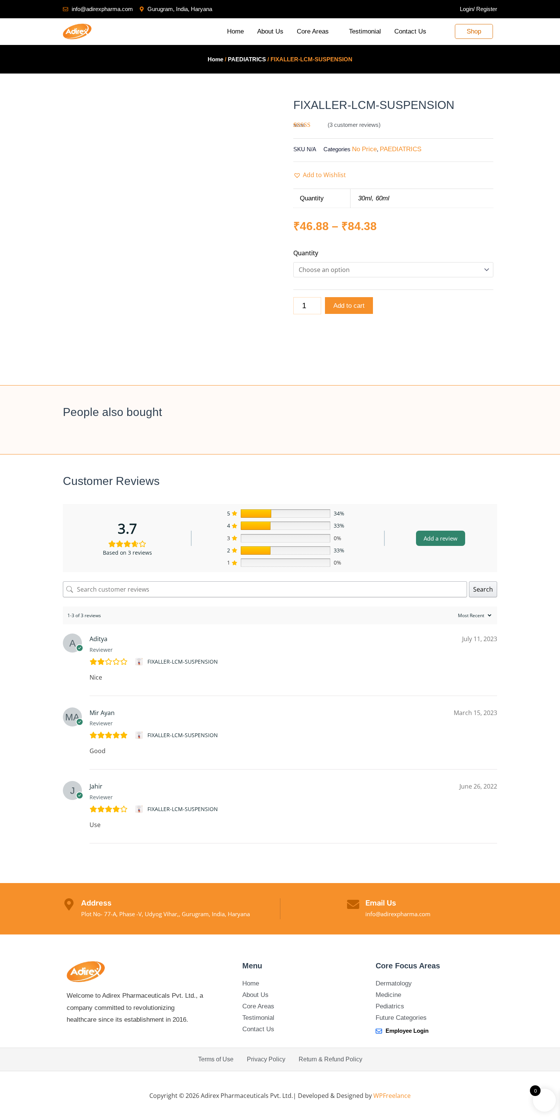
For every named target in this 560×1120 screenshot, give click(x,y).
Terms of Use (216, 1059)
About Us (270, 31)
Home (235, 31)
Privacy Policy (266, 1059)
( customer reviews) (354, 125)
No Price (364, 149)
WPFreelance (392, 1095)
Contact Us (410, 31)
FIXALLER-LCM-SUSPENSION (182, 661)
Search (483, 589)
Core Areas (313, 31)
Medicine (388, 994)
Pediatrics (390, 1006)
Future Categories (401, 1017)
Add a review (441, 538)
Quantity (305, 253)
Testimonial (365, 31)
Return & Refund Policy (330, 1059)
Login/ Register (478, 9)
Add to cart (349, 305)
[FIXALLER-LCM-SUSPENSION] (140, 662)
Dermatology (394, 983)
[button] (319, 175)
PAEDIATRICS (247, 59)
